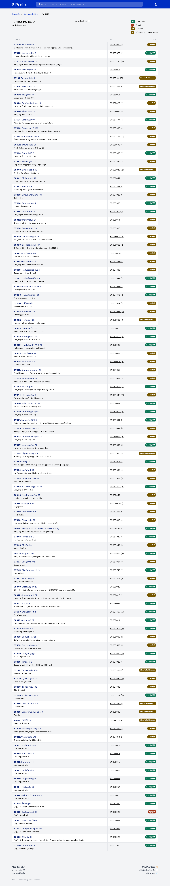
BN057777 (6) (117, 61)
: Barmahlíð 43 (24, 78)
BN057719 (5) (116, 511)
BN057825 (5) (116, 662)
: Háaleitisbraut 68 (26, 295)
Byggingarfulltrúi (31, 14)
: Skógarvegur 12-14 (27, 570)
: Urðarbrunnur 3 (26, 695)
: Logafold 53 (24, 470)
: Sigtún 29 (23, 545)
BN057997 (115, 828)
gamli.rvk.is (81, 21)
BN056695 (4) (116, 144)
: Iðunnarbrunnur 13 (27, 370)
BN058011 (115, 795)
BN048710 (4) (116, 720)
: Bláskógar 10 (24, 119)
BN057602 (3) (117, 336)
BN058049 (115, 587)
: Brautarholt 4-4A (26, 136)
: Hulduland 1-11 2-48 (28, 345)
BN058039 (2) (116, 353)
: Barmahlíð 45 (24, 86)
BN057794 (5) (117, 695)
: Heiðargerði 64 (25, 820)
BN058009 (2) (117, 236)
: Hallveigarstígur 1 (27, 270)
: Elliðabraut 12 (25, 178)
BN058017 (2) (116, 595)
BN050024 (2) (117, 553)
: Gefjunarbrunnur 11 (28, 195)
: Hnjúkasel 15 (24, 311)
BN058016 (115, 620)
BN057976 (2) (117, 295)
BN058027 (115, 820)
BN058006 (115, 69)
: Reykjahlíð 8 (24, 536)
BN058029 (115, 837)
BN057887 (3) (116, 445)
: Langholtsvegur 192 (28, 828)
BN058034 (115, 403)
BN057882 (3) (116, 161)
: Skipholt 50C (24, 553)
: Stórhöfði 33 (24, 628)
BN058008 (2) (117, 245)
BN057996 (115, 845)
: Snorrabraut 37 (25, 595)
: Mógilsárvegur (25, 778)
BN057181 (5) (116, 78)
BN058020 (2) (117, 103)
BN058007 (115, 745)
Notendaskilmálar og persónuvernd (26, 880)
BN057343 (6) (116, 536)
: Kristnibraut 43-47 (27, 403)
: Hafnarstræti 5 (25, 261)
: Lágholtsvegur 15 (26, 453)
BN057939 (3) (116, 44)
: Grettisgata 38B (25, 812)
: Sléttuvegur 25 (25, 587)
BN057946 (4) (117, 545)
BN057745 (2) (117, 570)
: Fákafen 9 (23, 186)
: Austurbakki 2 (25, 44)
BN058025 (115, 812)
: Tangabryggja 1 (25, 653)
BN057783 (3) (117, 486)
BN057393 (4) (116, 520)
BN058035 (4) (116, 712)
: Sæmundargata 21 (27, 645)
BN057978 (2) (117, 478)
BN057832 (115, 803)
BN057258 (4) (116, 86)
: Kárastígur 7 (24, 386)
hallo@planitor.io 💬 (148, 870)
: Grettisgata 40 (25, 253)
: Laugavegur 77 (25, 445)
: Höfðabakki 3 (24, 361)
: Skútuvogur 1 (25, 578)
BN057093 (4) (117, 386)
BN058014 (115, 753)
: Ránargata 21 (24, 520)
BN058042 (115, 178)
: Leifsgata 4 (23, 461)
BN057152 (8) (116, 670)
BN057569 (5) (116, 645)
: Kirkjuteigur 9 (25, 395)
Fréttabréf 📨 (151, 873)
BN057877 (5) (117, 578)
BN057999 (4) (116, 687)
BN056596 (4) (116, 528)
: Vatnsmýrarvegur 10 (28, 728)
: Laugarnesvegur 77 (28, 436)
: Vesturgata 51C (25, 737)
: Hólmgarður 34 (26, 336)
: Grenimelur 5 (24, 211)
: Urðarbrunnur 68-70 (28, 712)
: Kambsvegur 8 (25, 378)
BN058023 (115, 345)
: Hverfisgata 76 (25, 353)
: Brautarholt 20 (25, 144)
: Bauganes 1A (24, 94)
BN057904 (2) (117, 628)
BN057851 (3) (116, 261)
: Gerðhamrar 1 (25, 203)
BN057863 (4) (116, 186)
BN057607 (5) (117, 612)
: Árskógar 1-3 (24, 803)
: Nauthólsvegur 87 (27, 495)
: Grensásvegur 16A (27, 236)
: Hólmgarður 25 (25, 328)
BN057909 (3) (117, 411)
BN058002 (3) (117, 320)
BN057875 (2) (116, 53)
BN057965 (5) (116, 453)
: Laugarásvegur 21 (27, 428)
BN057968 (115, 203)
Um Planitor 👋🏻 (150, 867)
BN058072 (115, 770)
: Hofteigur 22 (24, 320)
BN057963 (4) (116, 128)
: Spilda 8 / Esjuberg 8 (28, 795)
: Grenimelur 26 (25, 228)
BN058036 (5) (116, 111)
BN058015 (115, 762)
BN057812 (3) (116, 461)
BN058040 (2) (117, 170)
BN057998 (115, 228)
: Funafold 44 (24, 762)
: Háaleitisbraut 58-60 (28, 286)
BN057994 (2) (117, 303)
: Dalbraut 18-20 (25, 745)
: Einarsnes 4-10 (25, 170)
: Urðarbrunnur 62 (26, 703)
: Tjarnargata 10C (26, 670)
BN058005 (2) (117, 361)
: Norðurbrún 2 (25, 511)
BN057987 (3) (116, 561)
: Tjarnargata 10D (26, 678)
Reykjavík (16, 14)
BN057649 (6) (116, 428)
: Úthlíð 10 (22, 720)
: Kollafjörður (24, 770)
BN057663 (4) (116, 270)
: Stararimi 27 (24, 620)
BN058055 (115, 778)
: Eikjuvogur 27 (25, 161)
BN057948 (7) (117, 311)
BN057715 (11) (117, 136)
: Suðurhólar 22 (25, 637)
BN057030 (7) (117, 678)
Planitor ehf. (18, 867)
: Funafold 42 (24, 753)
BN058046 (115, 495)
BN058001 (115, 94)
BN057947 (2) (117, 278)
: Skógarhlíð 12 (24, 561)
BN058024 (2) (117, 436)
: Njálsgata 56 (24, 503)
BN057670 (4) (117, 653)
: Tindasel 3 (23, 662)
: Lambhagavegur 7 (27, 411)
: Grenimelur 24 (25, 220)
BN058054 (115, 787)
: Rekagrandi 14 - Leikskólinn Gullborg (36, 528)
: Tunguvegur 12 (25, 687)
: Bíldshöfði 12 (24, 111)
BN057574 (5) (117, 119)
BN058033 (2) (116, 637)
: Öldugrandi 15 (25, 845)
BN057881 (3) (116, 420)
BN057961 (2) (116, 286)
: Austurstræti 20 (26, 61)
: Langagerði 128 (25, 420)
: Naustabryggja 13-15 (28, 486)
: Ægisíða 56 (23, 837)
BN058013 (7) (116, 253)
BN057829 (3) (116, 728)
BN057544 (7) (117, 395)
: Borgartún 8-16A (26, 128)
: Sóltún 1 (22, 603)
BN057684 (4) (117, 470)
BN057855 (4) (116, 370)
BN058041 (115, 603)
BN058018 (115, 220)
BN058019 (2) (116, 503)
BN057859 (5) (116, 703)
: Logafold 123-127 (26, 478)
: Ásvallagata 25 (25, 69)
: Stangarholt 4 (25, 612)
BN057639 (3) (116, 378)
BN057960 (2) (117, 153)
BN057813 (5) (116, 737)
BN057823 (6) (116, 195)
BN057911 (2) (116, 211)
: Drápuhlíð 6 (24, 153)
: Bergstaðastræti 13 (27, 103)
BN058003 (115, 328)
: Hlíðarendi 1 (24, 303)
